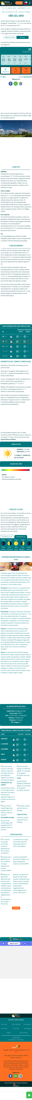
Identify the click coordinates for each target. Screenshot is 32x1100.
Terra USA (16, 1028)
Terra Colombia (16, 1024)
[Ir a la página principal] (6, 3)
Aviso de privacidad (17, 1055)
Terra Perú (4, 1028)
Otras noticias (23, 1033)
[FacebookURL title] (11, 83)
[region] (16, 99)
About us (18, 1057)
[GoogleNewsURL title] (21, 83)
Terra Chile (4, 1024)
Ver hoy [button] (22, 37)
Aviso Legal (7, 1055)
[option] (5, 70)
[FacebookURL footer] (11, 1076)
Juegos (8, 1033)
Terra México (27, 1024)
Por (3, 77)
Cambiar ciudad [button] (9, 37)
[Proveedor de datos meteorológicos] (16, 1085)
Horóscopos (27, 1028)
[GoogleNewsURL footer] (21, 1076)
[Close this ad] (30, 1090)
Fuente (25, 77)
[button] (30, 3)
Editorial (20, 1040)
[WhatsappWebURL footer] (16, 1076)
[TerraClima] (25, 3)
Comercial (12, 1040)
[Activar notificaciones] (21, 1095)
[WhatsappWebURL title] (16, 83)
